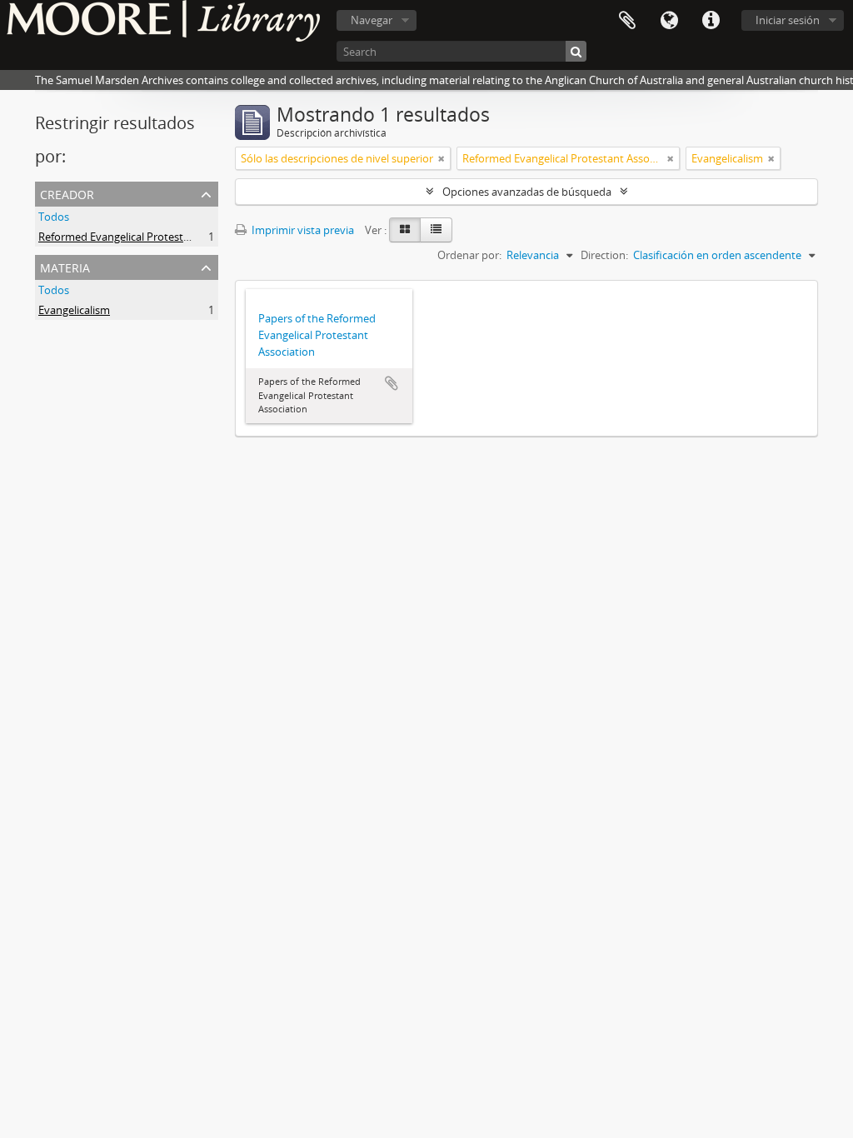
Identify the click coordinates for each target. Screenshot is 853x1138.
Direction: (604, 254)
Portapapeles (627, 21)
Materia (65, 266)
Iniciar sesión (788, 19)
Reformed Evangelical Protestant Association (148, 236)
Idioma (669, 21)
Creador (67, 193)
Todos (53, 216)
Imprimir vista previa (301, 229)
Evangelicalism (74, 309)
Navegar (371, 19)
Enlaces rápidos (710, 21)
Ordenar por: (469, 254)
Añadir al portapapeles (391, 383)
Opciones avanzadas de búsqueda (526, 191)
